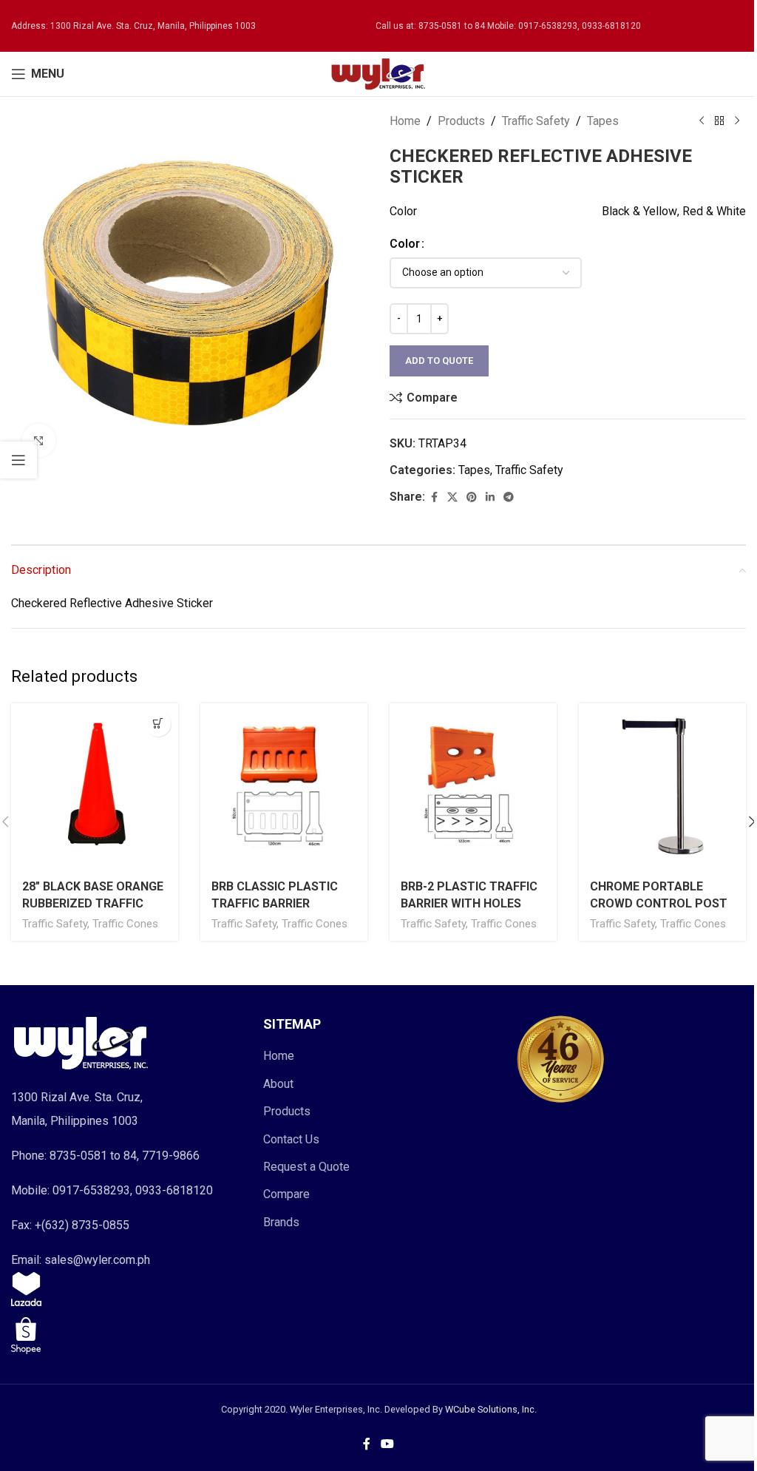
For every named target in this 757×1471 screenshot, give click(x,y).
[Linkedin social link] (490, 497)
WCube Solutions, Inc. (491, 1409)
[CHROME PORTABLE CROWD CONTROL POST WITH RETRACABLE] (662, 786)
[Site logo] (378, 73)
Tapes (603, 121)
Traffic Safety (536, 121)
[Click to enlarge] (38, 440)
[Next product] (737, 121)
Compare (286, 1194)
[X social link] (452, 497)
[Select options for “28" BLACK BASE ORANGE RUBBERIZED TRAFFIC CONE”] (158, 724)
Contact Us (291, 1139)
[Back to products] (719, 121)
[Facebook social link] (434, 497)
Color (405, 244)
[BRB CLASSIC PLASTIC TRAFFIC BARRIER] (283, 786)
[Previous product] (701, 121)
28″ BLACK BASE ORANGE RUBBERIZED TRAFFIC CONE (92, 903)
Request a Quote (306, 1167)
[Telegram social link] (508, 497)
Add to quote (439, 360)
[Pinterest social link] (471, 497)
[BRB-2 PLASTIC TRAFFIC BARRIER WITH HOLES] (473, 786)
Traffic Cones (125, 923)
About (278, 1084)
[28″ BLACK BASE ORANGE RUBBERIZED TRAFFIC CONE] (94, 786)
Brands (281, 1222)
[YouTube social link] (387, 1444)
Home (405, 121)
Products (461, 121)
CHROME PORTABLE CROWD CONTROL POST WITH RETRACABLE (658, 903)
